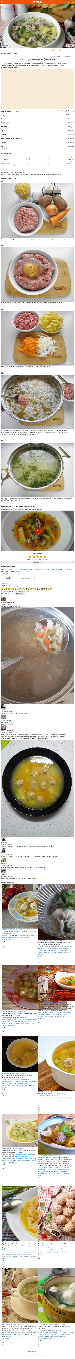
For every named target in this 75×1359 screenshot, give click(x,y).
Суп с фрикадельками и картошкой (13, 1011)
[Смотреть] (37, 531)
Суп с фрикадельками (31, 569)
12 (38, 1256)
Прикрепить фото (9, 593)
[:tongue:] (35, 589)
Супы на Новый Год (8, 569)
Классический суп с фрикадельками (14, 1073)
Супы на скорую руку (56, 569)
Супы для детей (44, 569)
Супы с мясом (19, 569)
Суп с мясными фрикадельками (48, 1002)
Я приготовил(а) (37, 562)
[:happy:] (20, 589)
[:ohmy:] (4, 589)
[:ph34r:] (7, 589)
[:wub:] (42, 588)
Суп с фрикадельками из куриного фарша (51, 1324)
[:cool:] (26, 589)
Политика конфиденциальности (37, 1356)
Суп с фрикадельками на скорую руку (50, 940)
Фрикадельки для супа (45, 1242)
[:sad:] (15, 589)
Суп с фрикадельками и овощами (49, 1155)
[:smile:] (33, 589)
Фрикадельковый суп (45, 1092)
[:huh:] (51, 589)
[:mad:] (2, 589)
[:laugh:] (48, 589)
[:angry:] (37, 589)
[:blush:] (31, 589)
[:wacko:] (18, 589)
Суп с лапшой (67, 569)
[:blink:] (13, 589)
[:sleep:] (44, 589)
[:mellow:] (40, 589)
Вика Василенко (69, 56)
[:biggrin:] (29, 589)
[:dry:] (46, 589)
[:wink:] (11, 589)
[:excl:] (9, 589)
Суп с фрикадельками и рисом (12, 1324)
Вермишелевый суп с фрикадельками (14, 1242)
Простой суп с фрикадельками (12, 929)
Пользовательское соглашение (37, 1354)
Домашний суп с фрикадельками (12, 1148)
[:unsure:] (22, 589)
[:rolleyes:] (24, 589)
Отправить (20, 593)
